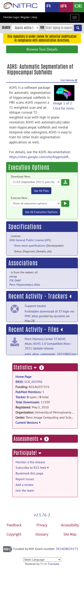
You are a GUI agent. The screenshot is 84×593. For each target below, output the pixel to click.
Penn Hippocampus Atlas (24, 284)
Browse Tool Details (42, 49)
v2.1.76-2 (42, 515)
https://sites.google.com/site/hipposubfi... (40, 157)
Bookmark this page (29, 473)
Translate (53, 564)
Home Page (23, 377)
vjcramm (59, 316)
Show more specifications (29, 245)
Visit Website (67, 80)
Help (34, 17)
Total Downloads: (27, 402)
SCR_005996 (33, 382)
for (42, 27)
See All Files (41, 191)
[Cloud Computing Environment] (77, 7)
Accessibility (70, 525)
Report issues (24, 479)
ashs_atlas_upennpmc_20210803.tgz (50, 354)
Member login (11, 17)
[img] (70, 296)
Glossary (41, 534)
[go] (78, 27)
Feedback (14, 525)
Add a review (24, 485)
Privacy (41, 525)
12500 (32, 402)
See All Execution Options (41, 212)
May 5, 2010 (32, 407)
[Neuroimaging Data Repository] (63, 7)
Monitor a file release (30, 462)
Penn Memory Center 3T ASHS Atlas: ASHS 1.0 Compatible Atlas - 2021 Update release (48, 343)
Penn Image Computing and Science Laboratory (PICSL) (45, 417)
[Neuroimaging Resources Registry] (49, 7)
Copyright (14, 534)
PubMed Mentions (28, 392)
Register (25, 17)
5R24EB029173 (67, 549)
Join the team (24, 490)
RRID (19, 382)
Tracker (20, 397)
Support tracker (35, 306)
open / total (32, 397)
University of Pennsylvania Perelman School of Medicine (45, 412)
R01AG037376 (32, 387)
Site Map (69, 534)
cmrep (13, 276)
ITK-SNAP (15, 280)
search (6, 27)
